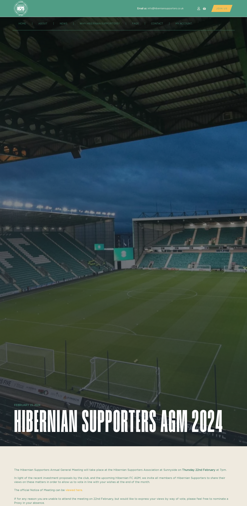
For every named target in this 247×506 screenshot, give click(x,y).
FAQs (135, 23)
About (42, 23)
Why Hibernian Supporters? (100, 23)
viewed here (74, 490)
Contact (157, 23)
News (63, 23)
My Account (183, 23)
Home (22, 23)
